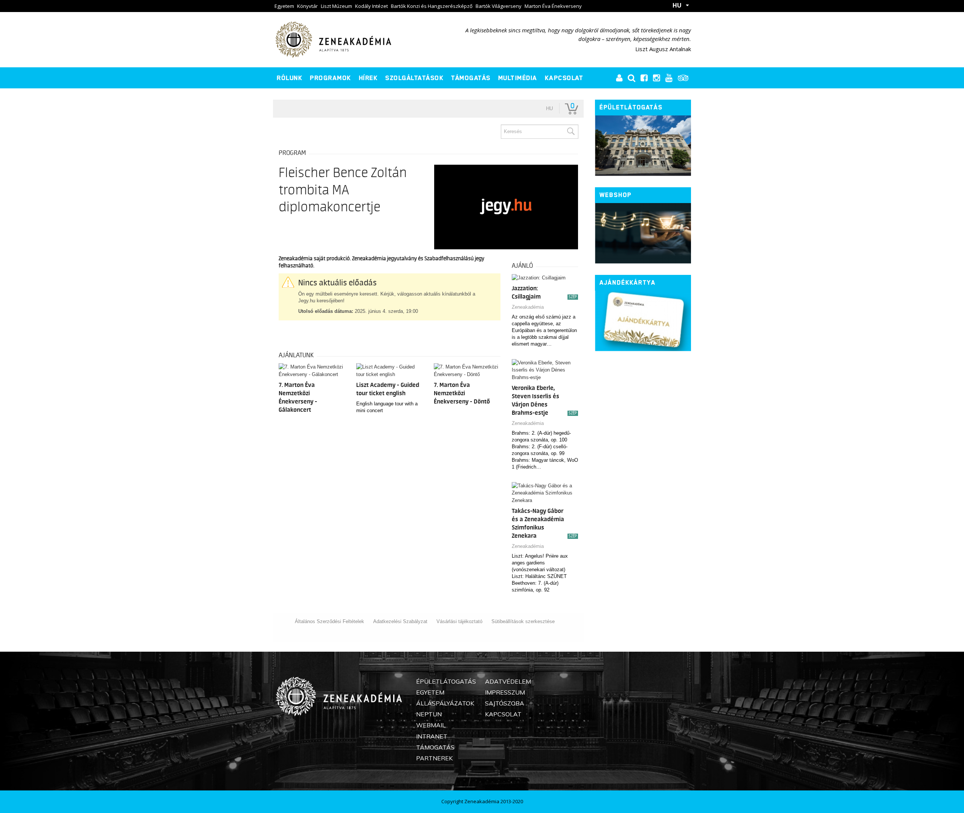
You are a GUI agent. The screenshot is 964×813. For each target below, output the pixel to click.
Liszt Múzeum (336, 6)
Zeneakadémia (528, 307)
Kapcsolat (564, 78)
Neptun (429, 714)
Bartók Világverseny (499, 6)
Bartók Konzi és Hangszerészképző (432, 6)
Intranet (431, 736)
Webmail (430, 725)
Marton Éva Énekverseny (553, 6)
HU (677, 5)
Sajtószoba (504, 703)
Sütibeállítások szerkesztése (523, 621)
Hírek (368, 78)
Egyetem (284, 6)
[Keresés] (570, 131)
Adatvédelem (508, 681)
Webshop (615, 195)
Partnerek (434, 758)
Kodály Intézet (371, 6)
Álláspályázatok (445, 703)
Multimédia (517, 78)
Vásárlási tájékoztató (459, 621)
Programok (330, 78)
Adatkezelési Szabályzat (400, 621)
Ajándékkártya (627, 282)
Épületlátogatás (631, 107)
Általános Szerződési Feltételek (329, 621)
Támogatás (471, 78)
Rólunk (289, 78)
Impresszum (505, 692)
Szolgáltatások (414, 78)
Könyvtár (307, 6)
